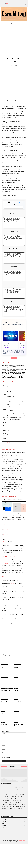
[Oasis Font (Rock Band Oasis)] (7, 661)
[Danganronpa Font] (7, 685)
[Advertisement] (14, 38)
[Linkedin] (8, 834)
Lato (4, 537)
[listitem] (10, 340)
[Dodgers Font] (20, 697)
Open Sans (5, 534)
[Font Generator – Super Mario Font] (20, 661)
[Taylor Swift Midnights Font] (20, 719)
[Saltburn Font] (20, 685)
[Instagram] (5, 834)
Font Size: (13, 202)
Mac (11, 617)
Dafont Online (21, 840)
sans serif (12, 583)
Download (14, 358)
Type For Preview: (14, 204)
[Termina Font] (20, 674)
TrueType (9, 442)
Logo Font (4, 664)
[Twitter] (11, 834)
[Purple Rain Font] (20, 708)
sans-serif (10, 124)
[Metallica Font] (7, 674)
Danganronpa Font (5, 690)
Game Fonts (18, 664)
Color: (5, 202)
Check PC (6, 617)
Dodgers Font (17, 701)
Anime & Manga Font (7, 688)
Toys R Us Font (5, 701)
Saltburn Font (17, 690)
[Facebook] (2, 834)
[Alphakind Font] (7, 708)
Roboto (5, 527)
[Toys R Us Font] (7, 697)
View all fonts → (7, 329)
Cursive (16, 711)
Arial (4, 524)
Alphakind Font (5, 713)
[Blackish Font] (7, 719)
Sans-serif (9, 439)
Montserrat (5, 541)
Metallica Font (4, 679)
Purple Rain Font (18, 713)
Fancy (16, 688)
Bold (3, 711)
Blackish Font (4, 724)
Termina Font (17, 679)
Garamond (5, 529)
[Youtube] (14, 834)
